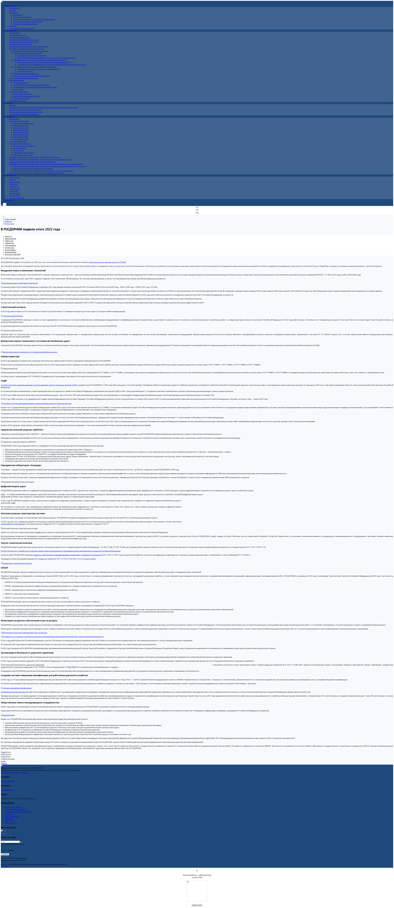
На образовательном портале (13, 692)
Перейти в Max (197, 905)
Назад (3, 761)
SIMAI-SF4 (5, 866)
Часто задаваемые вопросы (16, 809)
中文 (197, 212)
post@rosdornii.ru (8, 790)
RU (197, 207)
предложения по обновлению (13, 524)
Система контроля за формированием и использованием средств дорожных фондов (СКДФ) (39, 385)
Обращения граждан (13, 807)
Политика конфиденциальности (18, 812)
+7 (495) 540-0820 (7, 781)
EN (197, 210)
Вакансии (9, 818)
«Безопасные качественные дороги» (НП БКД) (107, 262)
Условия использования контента (14, 772)
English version (11, 823)
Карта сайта (10, 821)
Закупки (8, 814)
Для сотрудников (12, 816)
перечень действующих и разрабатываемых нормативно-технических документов (67, 555)
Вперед (4, 763)
